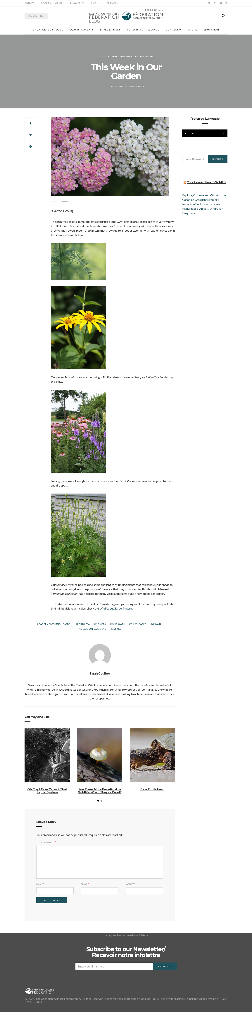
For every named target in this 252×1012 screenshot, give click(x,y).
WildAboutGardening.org (116, 608)
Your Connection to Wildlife (206, 182)
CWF (93, 3)
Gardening (146, 56)
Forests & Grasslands (143, 29)
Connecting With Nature (123, 56)
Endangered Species (48, 29)
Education (211, 29)
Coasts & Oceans (81, 29)
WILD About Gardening (93, 628)
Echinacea (83, 624)
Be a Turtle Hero (152, 789)
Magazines (77, 3)
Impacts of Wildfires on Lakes (201, 204)
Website (130, 884)
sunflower (118, 624)
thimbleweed (138, 624)
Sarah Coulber (99, 673)
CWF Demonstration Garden (55, 624)
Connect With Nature (181, 29)
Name (39, 884)
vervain (156, 624)
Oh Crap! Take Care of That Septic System (47, 791)
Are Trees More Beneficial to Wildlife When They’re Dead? (99, 791)
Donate (29, 3)
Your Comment (45, 842)
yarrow (116, 628)
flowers (100, 624)
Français (113, 3)
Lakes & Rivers (110, 29)
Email (84, 884)
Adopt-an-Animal (52, 3)
